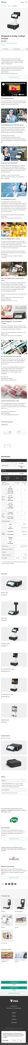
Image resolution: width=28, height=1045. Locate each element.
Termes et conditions (19, 1028)
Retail (3, 45)
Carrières (14, 1019)
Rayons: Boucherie (5, 976)
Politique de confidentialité (10, 1028)
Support (14, 1013)
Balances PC (3, 43)
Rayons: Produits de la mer (17, 976)
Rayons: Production (14, 974)
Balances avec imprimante (11, 43)
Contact (14, 1016)
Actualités (14, 1023)
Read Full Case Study (14, 839)
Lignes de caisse (4, 974)
